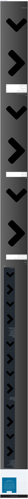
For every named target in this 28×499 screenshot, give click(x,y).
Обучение (25, 260)
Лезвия (14, 337)
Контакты (25, 262)
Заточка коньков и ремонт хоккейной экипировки (20, 258)
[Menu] (16, 266)
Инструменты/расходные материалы (21, 93)
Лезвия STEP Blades (23, 172)
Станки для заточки (12, 267)
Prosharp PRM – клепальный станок (12, 332)
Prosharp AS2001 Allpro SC (12, 327)
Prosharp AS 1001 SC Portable (22, 86)
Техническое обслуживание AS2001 (21, 255)
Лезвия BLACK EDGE (23, 174)
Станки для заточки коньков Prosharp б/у (21, 91)
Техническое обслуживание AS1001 (12, 462)
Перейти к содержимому (3, 0)
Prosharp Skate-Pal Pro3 (23, 88)
